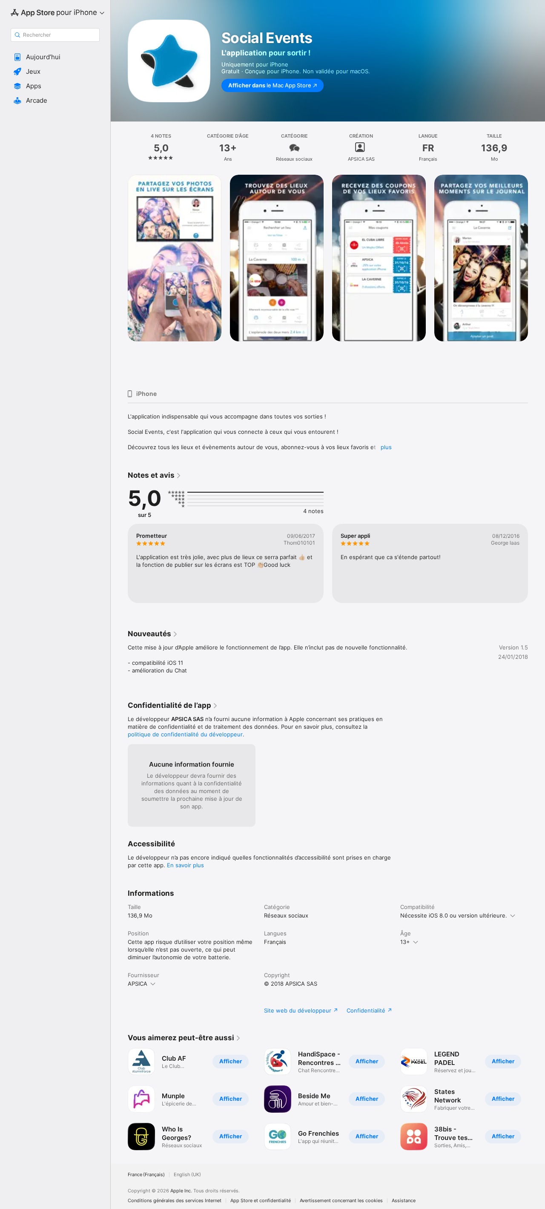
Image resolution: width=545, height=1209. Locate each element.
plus (386, 447)
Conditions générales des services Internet (174, 1200)
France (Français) (146, 1174)
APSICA (137, 983)
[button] (55, 57)
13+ (405, 941)
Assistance (404, 1200)
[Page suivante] (536, 278)
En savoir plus (185, 865)
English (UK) (187, 1174)
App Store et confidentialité (260, 1200)
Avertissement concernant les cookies (341, 1200)
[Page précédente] (119, 278)
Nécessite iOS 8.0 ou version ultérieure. (453, 915)
